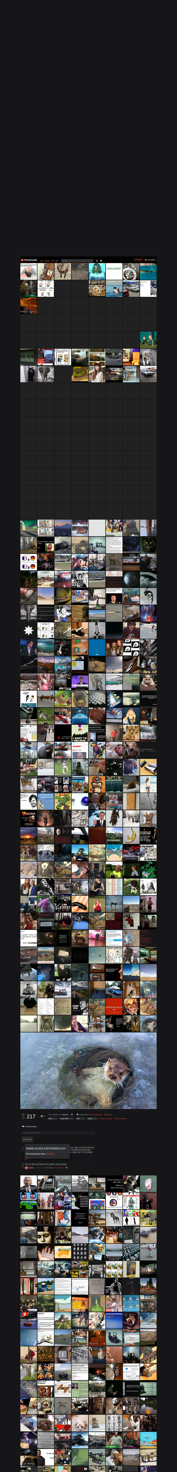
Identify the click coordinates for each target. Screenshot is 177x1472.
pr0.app (138, 3)
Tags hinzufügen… (121, 862)
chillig (90, 862)
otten (50, 862)
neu (41, 4)
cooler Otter (64, 862)
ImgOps (82, 858)
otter (78, 862)
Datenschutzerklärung (81, 1469)
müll (53, 4)
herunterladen (98, 858)
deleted (65, 858)
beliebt (47, 4)
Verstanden (157, 1467)
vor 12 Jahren (53, 858)
